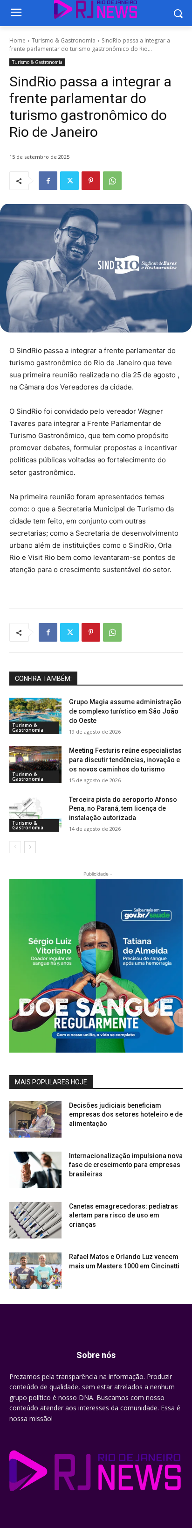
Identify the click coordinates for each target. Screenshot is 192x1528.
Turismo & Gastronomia (64, 40)
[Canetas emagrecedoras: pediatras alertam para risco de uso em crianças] (35, 1220)
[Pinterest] (91, 180)
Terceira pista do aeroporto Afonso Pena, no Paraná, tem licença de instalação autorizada (123, 808)
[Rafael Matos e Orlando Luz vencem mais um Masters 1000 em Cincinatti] (35, 1270)
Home (17, 40)
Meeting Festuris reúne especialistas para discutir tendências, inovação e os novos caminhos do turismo (125, 759)
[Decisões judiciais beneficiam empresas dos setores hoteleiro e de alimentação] (35, 1119)
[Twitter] (69, 180)
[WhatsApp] (112, 180)
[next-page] (30, 847)
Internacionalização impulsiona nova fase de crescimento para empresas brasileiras (126, 1165)
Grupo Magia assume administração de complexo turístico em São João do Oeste (125, 711)
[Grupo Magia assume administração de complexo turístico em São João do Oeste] (35, 716)
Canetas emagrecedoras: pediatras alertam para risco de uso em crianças (123, 1215)
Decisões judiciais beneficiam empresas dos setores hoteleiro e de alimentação (126, 1114)
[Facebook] (48, 180)
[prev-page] (15, 847)
